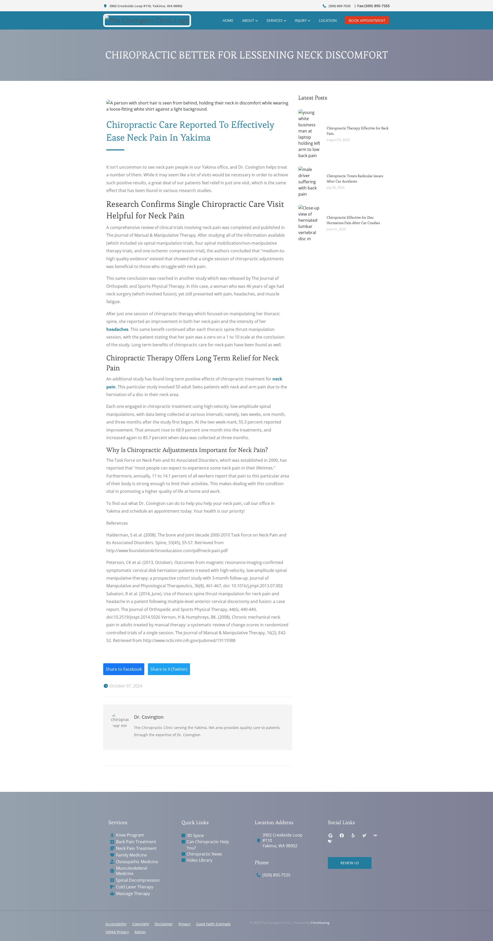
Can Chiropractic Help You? (208, 845)
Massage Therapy (133, 893)
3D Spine (195, 835)
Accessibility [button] (116, 923)
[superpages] (375, 835)
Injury (301, 20)
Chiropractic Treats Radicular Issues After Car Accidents (355, 179)
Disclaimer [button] (164, 923)
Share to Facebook (124, 669)
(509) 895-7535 (339, 6)
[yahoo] (364, 835)
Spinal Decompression (138, 880)
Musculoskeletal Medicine (131, 871)
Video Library (199, 860)
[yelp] (353, 835)
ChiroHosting (320, 922)
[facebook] (341, 835)
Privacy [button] (184, 923)
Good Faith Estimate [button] (213, 923)
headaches (117, 329)
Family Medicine (131, 855)
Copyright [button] (140, 923)
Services (274, 20)
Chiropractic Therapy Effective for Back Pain (358, 131)
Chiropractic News (204, 854)
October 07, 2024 (125, 686)
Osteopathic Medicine (137, 862)
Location (328, 20)
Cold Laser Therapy (134, 887)
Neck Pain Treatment (136, 848)
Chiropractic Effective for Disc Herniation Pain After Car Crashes (353, 220)
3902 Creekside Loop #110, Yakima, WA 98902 (145, 6)
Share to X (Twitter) (168, 669)
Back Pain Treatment (136, 841)
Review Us (349, 862)
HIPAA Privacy (117, 931)
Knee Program (130, 835)
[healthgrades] (330, 842)
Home (228, 20)
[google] (330, 835)
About (248, 20)
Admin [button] (140, 931)
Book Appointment (367, 20)
